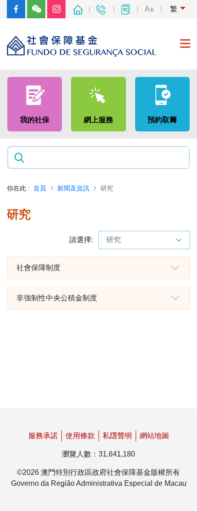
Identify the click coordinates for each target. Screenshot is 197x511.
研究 (113, 240)
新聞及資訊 (73, 188)
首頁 (39, 188)
